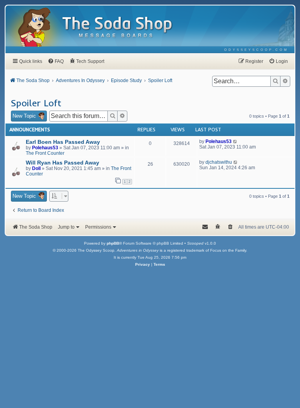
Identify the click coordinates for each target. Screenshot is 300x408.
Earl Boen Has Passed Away (63, 142)
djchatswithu (218, 162)
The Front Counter (45, 153)
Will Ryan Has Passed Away (62, 162)
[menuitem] (256, 50)
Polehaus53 (45, 147)
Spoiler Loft (36, 103)
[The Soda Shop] (117, 27)
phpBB (113, 243)
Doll (36, 168)
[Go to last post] (235, 141)
